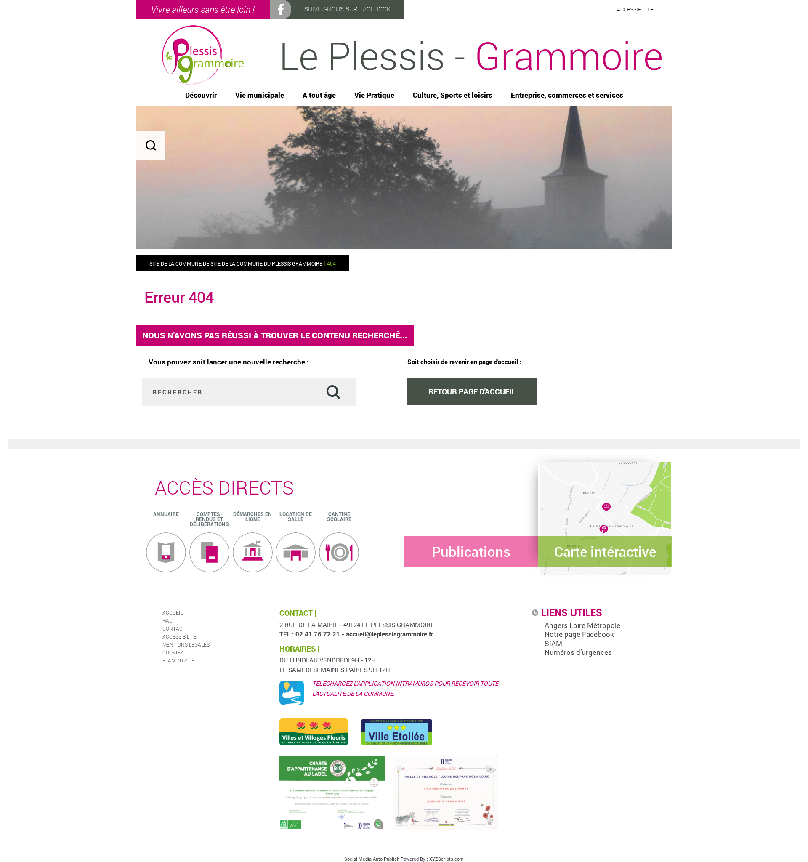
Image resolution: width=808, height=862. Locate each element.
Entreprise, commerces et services (567, 95)
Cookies (172, 652)
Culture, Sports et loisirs (452, 95)
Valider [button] (333, 391)
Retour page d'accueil (472, 391)
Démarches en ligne (252, 516)
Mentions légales (186, 644)
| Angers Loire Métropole (580, 625)
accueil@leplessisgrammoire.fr (389, 634)
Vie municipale (259, 95)
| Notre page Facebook (577, 634)
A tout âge (319, 95)
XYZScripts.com (446, 859)
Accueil (172, 612)
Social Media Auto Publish (371, 859)
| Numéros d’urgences (576, 652)
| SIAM (551, 643)
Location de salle (295, 516)
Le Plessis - (471, 55)
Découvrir (201, 95)
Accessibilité (179, 636)
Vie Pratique (374, 95)
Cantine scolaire (339, 516)
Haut (168, 620)
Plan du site (178, 660)
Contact (174, 628)
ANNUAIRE (166, 514)
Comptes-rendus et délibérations (209, 519)
